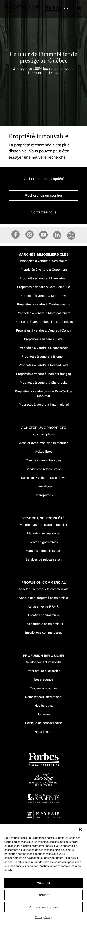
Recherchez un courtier (43, 195)
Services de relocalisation (44, 469)
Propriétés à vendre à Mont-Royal (43, 295)
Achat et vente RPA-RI (44, 606)
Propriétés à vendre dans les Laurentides (43, 321)
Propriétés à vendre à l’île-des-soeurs (43, 304)
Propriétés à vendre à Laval (43, 339)
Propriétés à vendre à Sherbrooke (44, 382)
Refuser (44, 895)
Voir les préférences (44, 907)
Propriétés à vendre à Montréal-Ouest (43, 313)
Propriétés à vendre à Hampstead (43, 278)
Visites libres (43, 451)
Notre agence (43, 679)
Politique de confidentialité (43, 723)
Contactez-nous (43, 212)
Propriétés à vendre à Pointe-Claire (43, 365)
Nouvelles (43, 714)
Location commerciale (43, 615)
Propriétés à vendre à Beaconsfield (43, 348)
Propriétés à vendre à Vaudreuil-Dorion (43, 330)
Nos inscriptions (43, 434)
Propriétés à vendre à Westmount (43, 261)
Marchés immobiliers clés (43, 460)
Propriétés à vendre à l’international (44, 404)
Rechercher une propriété (43, 179)
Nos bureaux (44, 705)
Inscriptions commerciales (43, 632)
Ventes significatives (43, 542)
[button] (80, 829)
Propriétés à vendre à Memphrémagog (43, 374)
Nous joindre (43, 731)
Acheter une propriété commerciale (43, 589)
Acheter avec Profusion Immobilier (43, 443)
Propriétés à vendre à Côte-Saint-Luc (43, 287)
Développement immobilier (43, 662)
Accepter (43, 882)
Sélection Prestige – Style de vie (43, 477)
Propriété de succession (43, 671)
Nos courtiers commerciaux (43, 624)
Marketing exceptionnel (43, 533)
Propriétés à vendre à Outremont (43, 269)
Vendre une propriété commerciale (43, 598)
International (43, 486)
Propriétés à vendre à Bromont (43, 356)
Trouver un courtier (43, 688)
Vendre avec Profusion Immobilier (43, 524)
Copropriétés (43, 495)
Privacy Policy (43, 917)
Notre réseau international (43, 697)
